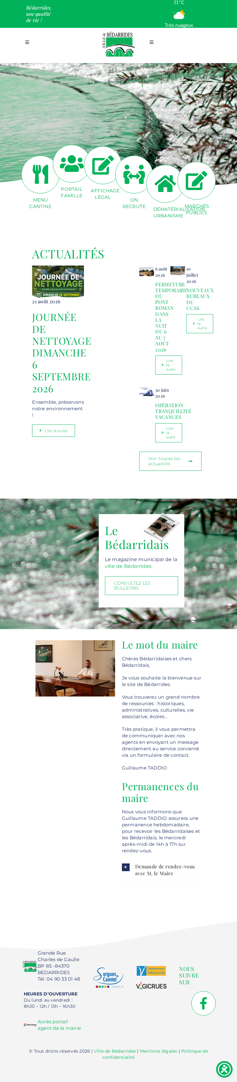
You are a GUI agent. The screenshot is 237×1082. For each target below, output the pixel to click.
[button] (162, 870)
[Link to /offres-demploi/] (134, 174)
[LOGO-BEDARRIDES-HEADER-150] (118, 33)
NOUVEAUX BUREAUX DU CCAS (200, 299)
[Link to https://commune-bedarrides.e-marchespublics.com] (196, 181)
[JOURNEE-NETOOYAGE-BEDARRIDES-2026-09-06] (58, 268)
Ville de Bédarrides (115, 1051)
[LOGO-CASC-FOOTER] (108, 970)
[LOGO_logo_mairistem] (30, 1024)
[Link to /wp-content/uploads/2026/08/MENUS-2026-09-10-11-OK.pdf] (40, 174)
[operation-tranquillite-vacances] (146, 389)
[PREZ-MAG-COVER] (161, 514)
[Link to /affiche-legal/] (103, 165)
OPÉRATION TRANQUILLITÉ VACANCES (173, 411)
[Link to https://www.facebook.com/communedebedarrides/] (203, 1003)
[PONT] (146, 268)
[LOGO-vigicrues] (151, 984)
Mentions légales (158, 1051)
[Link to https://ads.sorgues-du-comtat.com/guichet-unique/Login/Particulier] (165, 184)
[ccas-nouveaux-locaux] (177, 268)
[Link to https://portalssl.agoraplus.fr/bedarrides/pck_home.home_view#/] (72, 164)
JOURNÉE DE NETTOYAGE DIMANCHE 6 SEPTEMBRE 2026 (61, 352)
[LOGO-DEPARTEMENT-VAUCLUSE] (151, 968)
